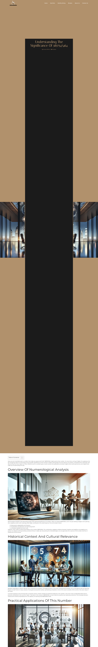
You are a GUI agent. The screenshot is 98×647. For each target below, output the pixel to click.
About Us (77, 3)
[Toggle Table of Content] (21, 458)
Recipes (70, 3)
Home (46, 3)
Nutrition (52, 3)
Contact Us (85, 3)
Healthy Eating (61, 3)
